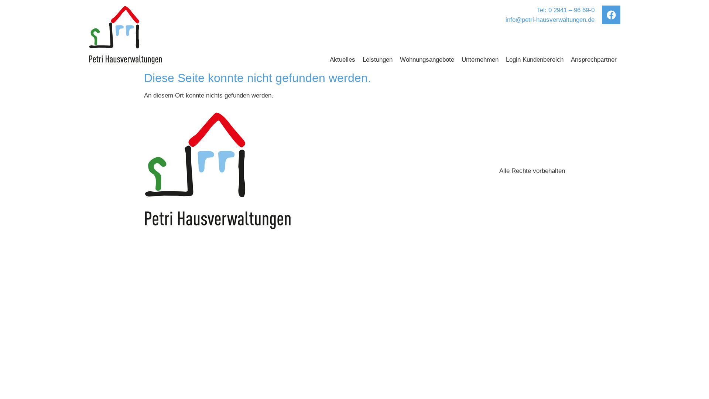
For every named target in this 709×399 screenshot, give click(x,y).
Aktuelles (342, 59)
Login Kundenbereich (535, 59)
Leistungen (378, 59)
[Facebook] (611, 15)
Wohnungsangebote (427, 59)
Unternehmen (480, 59)
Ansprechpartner (594, 59)
